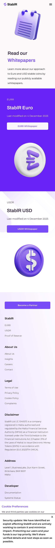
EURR (8, 325)
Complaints (11, 403)
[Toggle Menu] (50, 4)
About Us (9, 353)
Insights (9, 359)
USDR (8, 330)
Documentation (13, 492)
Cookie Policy (11, 398)
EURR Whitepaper (27, 126)
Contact (9, 369)
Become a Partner (27, 305)
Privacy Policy (12, 393)
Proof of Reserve (13, 335)
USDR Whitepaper (27, 229)
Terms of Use (11, 387)
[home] (27, 4)
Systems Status (13, 498)
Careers (8, 364)
